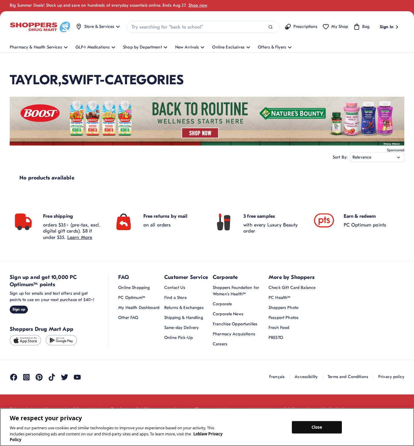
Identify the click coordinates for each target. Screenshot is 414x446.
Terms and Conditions (348, 376)
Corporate (222, 304)
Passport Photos (284, 317)
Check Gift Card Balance (292, 287)
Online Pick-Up (178, 337)
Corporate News (228, 314)
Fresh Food (279, 327)
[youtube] (77, 377)
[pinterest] (39, 377)
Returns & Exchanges (184, 307)
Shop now (198, 5)
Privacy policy (391, 376)
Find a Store (175, 297)
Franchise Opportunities (235, 324)
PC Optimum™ (131, 297)
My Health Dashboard (138, 307)
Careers (220, 344)
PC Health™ (279, 297)
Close (317, 427)
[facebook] (14, 377)
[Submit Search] (270, 27)
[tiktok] (52, 377)
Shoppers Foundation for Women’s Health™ (236, 291)
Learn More (79, 237)
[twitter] (64, 377)
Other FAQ (128, 317)
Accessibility (306, 376)
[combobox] (202, 27)
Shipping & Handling (183, 317)
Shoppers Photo (284, 307)
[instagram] (26, 377)
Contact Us (174, 287)
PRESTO (276, 337)
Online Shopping (134, 287)
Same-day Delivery (181, 327)
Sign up (18, 309)
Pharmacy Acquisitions (234, 334)
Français (277, 376)
